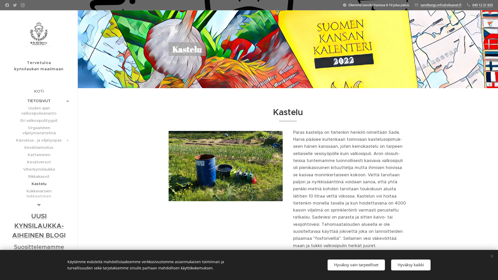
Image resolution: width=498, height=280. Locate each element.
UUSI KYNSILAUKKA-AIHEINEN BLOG (38, 225)
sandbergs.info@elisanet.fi (440, 5)
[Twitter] (15, 5)
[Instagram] (22, 5)
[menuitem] (39, 91)
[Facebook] (7, 5)
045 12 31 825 (482, 5)
